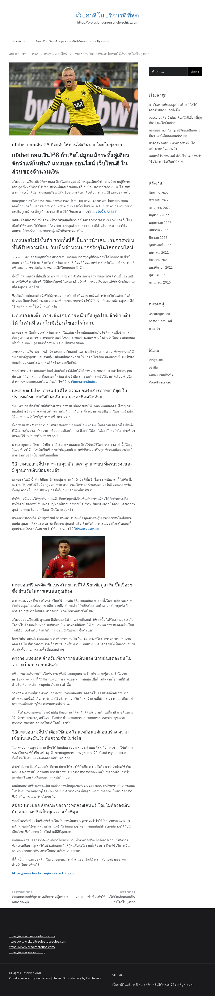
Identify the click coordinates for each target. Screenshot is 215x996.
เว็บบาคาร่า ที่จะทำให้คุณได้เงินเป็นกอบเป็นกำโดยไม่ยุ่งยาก (105, 899)
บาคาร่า (154, 329)
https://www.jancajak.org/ (27, 952)
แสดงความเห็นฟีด (161, 375)
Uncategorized (159, 314)
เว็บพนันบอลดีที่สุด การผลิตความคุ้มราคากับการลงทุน (40, 899)
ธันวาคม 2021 (159, 260)
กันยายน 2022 (159, 193)
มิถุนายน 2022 (159, 215)
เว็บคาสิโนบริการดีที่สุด (107, 15)
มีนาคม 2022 (158, 238)
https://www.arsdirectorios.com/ (32, 947)
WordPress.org (160, 382)
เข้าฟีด (153, 367)
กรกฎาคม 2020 (160, 282)
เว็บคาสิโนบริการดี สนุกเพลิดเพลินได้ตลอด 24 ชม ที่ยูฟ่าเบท (71, 41)
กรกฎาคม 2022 (160, 208)
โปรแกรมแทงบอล (86, 529)
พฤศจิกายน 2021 (161, 267)
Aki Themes (93, 978)
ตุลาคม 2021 (158, 275)
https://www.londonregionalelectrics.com (44, 873)
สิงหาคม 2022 (159, 200)
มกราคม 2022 (159, 253)
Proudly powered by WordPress (30, 978)
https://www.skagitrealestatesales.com (37, 941)
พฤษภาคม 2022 (160, 223)
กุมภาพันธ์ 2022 (160, 245)
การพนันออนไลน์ (160, 321)
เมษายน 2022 (158, 230)
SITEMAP (19, 41)
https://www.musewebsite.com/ (32, 936)
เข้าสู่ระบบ (156, 360)
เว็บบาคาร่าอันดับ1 (84, 382)
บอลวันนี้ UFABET (104, 212)
